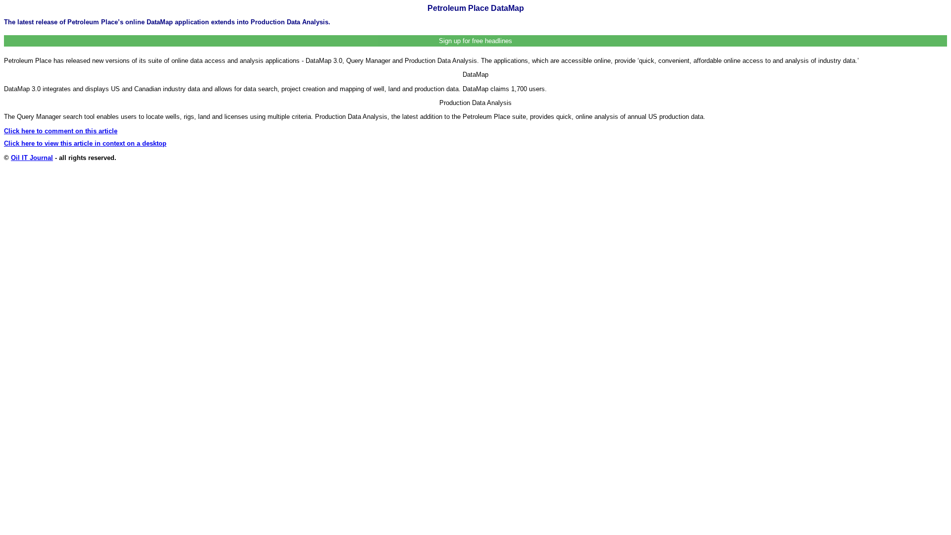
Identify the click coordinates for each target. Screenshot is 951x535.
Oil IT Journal (32, 157)
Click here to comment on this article (60, 131)
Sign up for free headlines (475, 41)
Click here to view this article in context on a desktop (85, 143)
